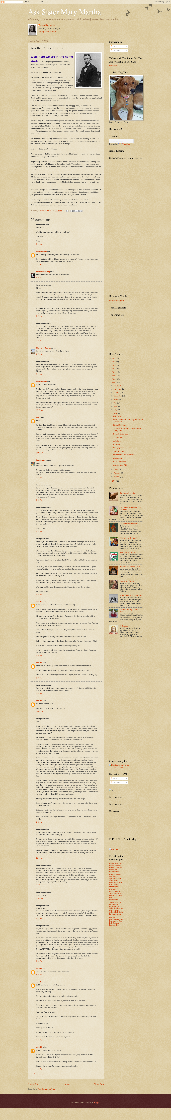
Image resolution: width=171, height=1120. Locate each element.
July (115, 403)
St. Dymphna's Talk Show (122, 448)
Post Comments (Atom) (46, 1089)
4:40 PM (39, 1040)
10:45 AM (39, 898)
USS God (116, 444)
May (115, 410)
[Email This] (71, 211)
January (117, 477)
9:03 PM (39, 918)
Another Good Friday (120, 465)
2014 (114, 358)
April (116, 413)
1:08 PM (39, 478)
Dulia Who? (117, 416)
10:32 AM (39, 885)
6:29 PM (39, 678)
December (118, 385)
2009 (114, 376)
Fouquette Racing (43, 272)
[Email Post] (67, 211)
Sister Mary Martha (47, 25)
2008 (114, 379)
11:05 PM (39, 711)
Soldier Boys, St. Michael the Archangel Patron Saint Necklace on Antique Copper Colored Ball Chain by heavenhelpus (116, 908)
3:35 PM (39, 595)
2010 (114, 372)
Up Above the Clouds (127, 552)
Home (67, 1084)
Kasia (38, 417)
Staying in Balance (43, 348)
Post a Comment (40, 1074)
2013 (114, 362)
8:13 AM (39, 354)
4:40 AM (39, 278)
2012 (114, 365)
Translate (126, 144)
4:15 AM (39, 264)
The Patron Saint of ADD (128, 524)
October (117, 392)
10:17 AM (39, 410)
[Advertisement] (128, 659)
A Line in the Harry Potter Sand (131, 595)
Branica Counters (119, 767)
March (116, 470)
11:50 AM (39, 453)
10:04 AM (39, 858)
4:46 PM (39, 1069)
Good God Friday (119, 462)
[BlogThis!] (74, 211)
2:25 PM (39, 531)
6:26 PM (39, 655)
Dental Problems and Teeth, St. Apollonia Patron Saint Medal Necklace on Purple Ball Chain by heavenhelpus (116, 880)
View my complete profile (47, 32)
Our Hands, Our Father (128, 493)
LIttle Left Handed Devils (128, 538)
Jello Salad (117, 441)
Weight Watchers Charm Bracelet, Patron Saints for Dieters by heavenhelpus (115, 868)
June (116, 406)
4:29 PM (39, 975)
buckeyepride (41, 251)
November (118, 389)
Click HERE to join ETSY (118, 300)
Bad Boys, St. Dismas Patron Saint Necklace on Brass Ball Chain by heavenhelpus (116, 921)
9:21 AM (39, 374)
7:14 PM (39, 693)
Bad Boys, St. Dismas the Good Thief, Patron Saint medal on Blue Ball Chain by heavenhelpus (116, 894)
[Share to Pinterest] (81, 211)
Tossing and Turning (127, 581)
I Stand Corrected (119, 425)
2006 (114, 481)
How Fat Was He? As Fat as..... (131, 567)
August (116, 399)
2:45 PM (39, 961)
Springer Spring (118, 451)
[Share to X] (76, 211)
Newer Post (34, 1084)
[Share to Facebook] (79, 211)
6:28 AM (39, 316)
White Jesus (124, 626)
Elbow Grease (118, 458)
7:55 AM (39, 341)
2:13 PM (39, 500)
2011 (114, 369)
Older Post (99, 1084)
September (118, 396)
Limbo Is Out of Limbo (121, 434)
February (117, 473)
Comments (116, 50)
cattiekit (39, 602)
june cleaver (41, 460)
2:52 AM (39, 822)
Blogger (96, 1103)
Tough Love (117, 437)
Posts (114, 46)
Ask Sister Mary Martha (64, 12)
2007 (114, 383)
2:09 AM (39, 244)
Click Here (113, 66)
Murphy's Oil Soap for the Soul (124, 455)
